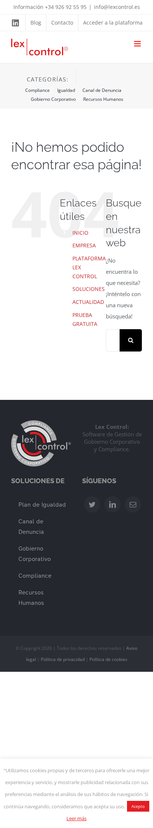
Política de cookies (108, 659)
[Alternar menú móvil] (138, 44)
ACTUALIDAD (88, 301)
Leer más (76, 818)
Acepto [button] (138, 806)
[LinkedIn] (112, 504)
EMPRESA (84, 245)
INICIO (80, 232)
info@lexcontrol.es (117, 6)
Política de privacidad (63, 659)
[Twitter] (92, 504)
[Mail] (133, 504)
